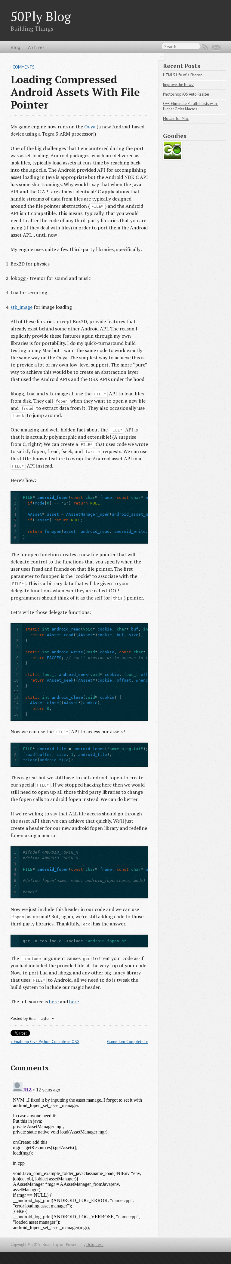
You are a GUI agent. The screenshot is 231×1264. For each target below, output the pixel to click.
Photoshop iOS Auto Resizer (186, 94)
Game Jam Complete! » (127, 1041)
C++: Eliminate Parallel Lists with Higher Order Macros (190, 106)
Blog (15, 47)
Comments (24, 67)
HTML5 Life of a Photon (182, 75)
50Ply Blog (41, 16)
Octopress (94, 1244)
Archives (36, 47)
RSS (205, 47)
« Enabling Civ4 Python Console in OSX (45, 1041)
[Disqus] (79, 1154)
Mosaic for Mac (176, 118)
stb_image (21, 307)
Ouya (89, 126)
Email (216, 47)
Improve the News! (178, 84)
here (54, 1001)
